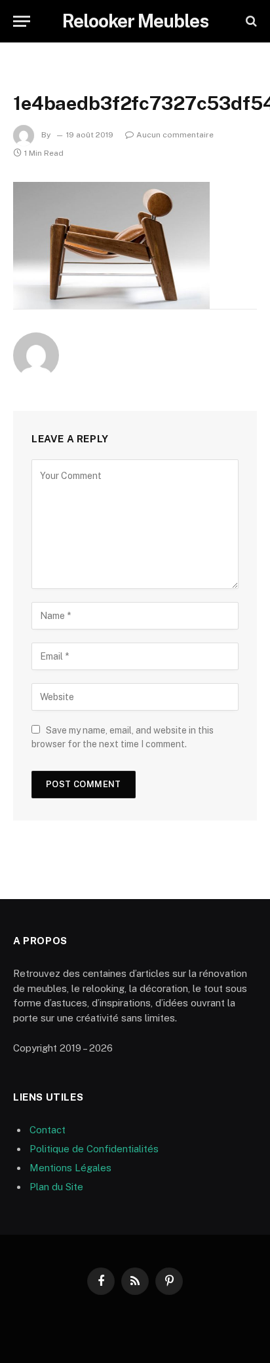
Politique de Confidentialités (94, 1148)
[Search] (250, 21)
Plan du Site (56, 1186)
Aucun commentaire (175, 134)
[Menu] (21, 21)
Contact (47, 1129)
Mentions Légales (70, 1167)
